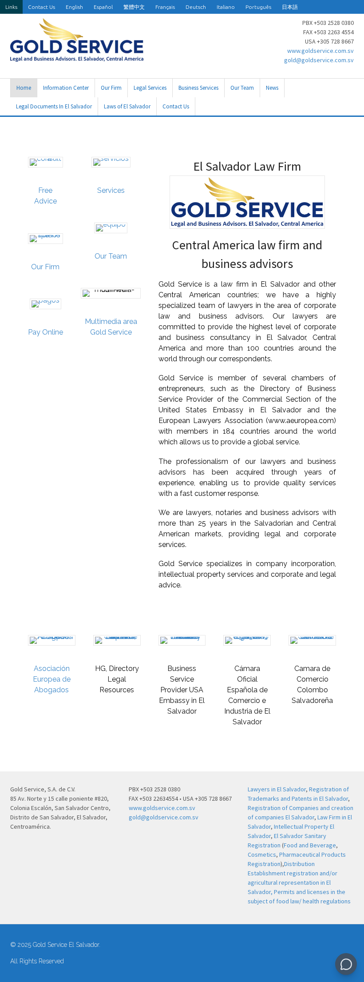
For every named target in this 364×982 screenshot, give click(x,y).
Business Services (198, 88)
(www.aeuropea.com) (301, 420)
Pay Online (45, 332)
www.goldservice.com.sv (320, 51)
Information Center (66, 88)
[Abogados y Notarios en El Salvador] (76, 57)
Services (111, 190)
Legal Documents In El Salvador (54, 106)
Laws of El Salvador (127, 106)
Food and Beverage (310, 845)
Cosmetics (262, 854)
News (272, 88)
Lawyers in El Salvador (277, 789)
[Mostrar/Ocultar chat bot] (346, 964)
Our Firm (111, 88)
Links (11, 7)
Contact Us (41, 7)
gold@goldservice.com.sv (319, 60)
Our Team (242, 88)
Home (23, 88)
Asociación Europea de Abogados (52, 679)
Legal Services (150, 88)
